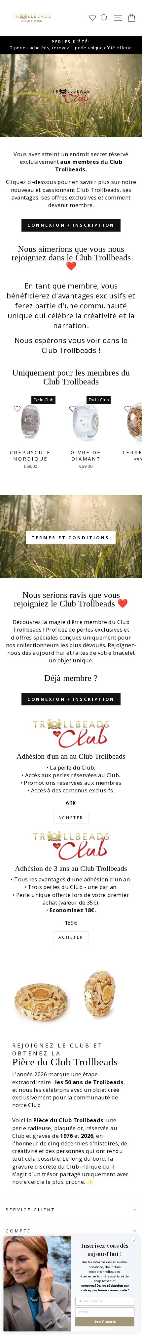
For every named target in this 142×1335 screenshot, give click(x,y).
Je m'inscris (105, 1321)
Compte (18, 1231)
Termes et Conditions (71, 538)
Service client (30, 1210)
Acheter (71, 818)
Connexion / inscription (71, 225)
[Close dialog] (134, 1241)
